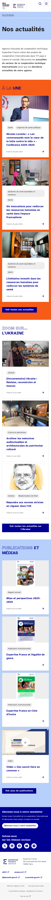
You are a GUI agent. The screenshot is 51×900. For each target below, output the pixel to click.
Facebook (19, 845)
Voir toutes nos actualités (19, 310)
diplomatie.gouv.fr (9, 878)
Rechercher (40, 3)
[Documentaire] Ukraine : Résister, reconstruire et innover (21, 382)
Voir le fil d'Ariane (8, 15)
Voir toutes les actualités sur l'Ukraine (25, 528)
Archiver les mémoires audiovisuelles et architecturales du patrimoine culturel (24, 444)
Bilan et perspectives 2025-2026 (23, 600)
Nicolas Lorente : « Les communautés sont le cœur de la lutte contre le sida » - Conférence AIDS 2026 (25, 139)
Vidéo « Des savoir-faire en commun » (23, 769)
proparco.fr (19, 872)
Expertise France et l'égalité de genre (25, 656)
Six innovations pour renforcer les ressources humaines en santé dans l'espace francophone (25, 212)
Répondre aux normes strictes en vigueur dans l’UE (24, 504)
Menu (46, 3)
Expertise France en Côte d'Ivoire (21, 712)
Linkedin (12, 845)
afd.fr (4, 872)
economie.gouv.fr (32, 878)
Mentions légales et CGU (15, 886)
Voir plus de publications (19, 791)
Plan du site (24, 896)
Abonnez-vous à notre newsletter (20, 826)
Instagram (34, 845)
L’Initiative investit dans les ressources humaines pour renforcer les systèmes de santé (23, 284)
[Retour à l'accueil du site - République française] (19, 6)
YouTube (26, 845)
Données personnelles (36, 886)
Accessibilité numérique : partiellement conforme (25, 891)
